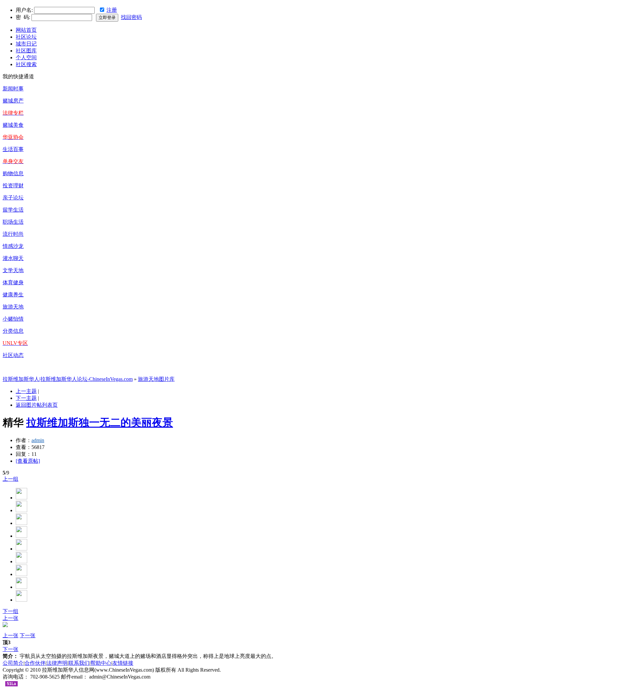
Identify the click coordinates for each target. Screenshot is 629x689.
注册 (111, 10)
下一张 (27, 635)
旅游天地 (13, 306)
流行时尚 (13, 234)
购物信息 (13, 173)
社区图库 (26, 50)
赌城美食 (13, 125)
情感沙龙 (13, 246)
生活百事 (13, 149)
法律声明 (57, 663)
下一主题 (26, 398)
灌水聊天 (13, 258)
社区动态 (13, 355)
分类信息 (13, 331)
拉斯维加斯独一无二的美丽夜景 (99, 422)
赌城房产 (13, 100)
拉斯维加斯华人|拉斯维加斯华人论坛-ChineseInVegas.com (68, 379)
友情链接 (122, 663)
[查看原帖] (28, 461)
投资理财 (13, 185)
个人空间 (26, 57)
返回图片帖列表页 (37, 405)
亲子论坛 (13, 197)
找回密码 (131, 17)
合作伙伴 (35, 663)
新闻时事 (13, 88)
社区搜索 (26, 64)
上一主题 (26, 391)
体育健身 (13, 282)
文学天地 (13, 270)
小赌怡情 (13, 319)
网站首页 (26, 30)
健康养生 (13, 294)
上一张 (10, 618)
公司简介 (13, 663)
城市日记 (26, 44)
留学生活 (13, 210)
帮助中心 (100, 663)
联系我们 (78, 663)
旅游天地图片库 (156, 379)
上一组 (10, 479)
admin (37, 440)
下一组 (10, 611)
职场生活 (13, 222)
